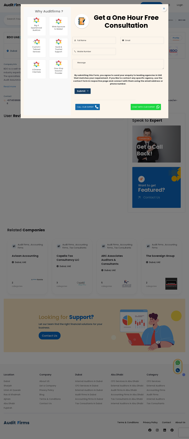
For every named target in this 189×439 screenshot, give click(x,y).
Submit (81, 91)
